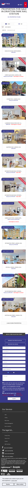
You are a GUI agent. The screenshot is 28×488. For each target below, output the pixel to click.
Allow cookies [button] (20, 484)
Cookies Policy (19, 395)
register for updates (13, 344)
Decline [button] (8, 484)
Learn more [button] (14, 480)
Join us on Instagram (9, 453)
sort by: (4, 30)
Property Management (9, 423)
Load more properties (14, 323)
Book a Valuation (8, 426)
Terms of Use (7, 438)
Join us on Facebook (8, 447)
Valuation (5, 372)
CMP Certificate (7, 444)
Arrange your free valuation (15, 340)
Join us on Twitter (9, 450)
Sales (6, 414)
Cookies (6, 441)
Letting (6, 417)
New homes (7, 420)
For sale (11, 372)
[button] (25, 4)
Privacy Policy (11, 395)
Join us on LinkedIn (9, 456)
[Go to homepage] (5, 2)
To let (16, 372)
